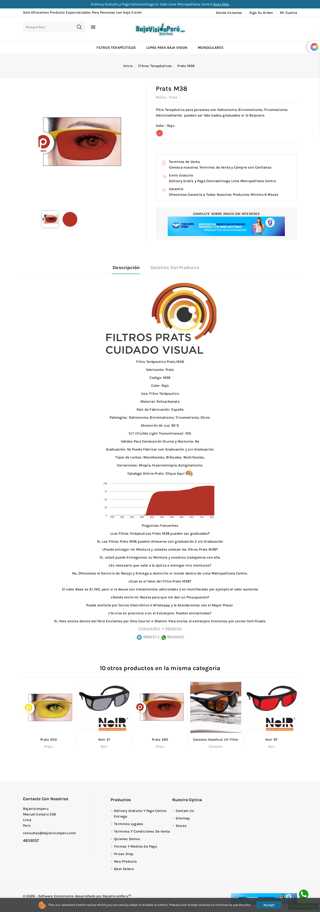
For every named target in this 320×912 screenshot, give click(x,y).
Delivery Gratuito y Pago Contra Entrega (140, 813)
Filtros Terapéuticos (116, 47)
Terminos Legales (128, 824)
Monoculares (210, 47)
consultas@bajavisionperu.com (49, 833)
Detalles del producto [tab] (174, 267)
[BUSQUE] (79, 27)
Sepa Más (221, 4)
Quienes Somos (127, 839)
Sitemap (183, 818)
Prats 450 (48, 739)
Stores (181, 826)
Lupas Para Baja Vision (166, 47)
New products (125, 861)
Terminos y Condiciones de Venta (142, 831)
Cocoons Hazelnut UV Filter (216, 739)
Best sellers (124, 869)
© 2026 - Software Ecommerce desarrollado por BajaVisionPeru (77, 896)
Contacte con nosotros (45, 798)
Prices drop (123, 854)
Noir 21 (104, 739)
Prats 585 (160, 739)
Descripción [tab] (126, 267)
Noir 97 (271, 739)
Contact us (185, 811)
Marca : (162, 97)
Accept (269, 905)
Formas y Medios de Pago (135, 846)
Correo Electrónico (133, 605)
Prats (173, 97)
